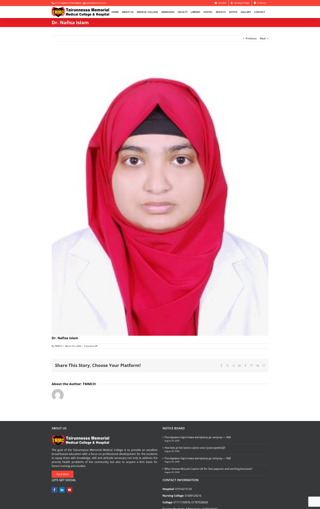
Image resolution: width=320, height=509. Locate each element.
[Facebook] (54, 490)
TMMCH (58, 346)
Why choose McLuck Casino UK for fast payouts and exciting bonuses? (208, 469)
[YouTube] (69, 490)
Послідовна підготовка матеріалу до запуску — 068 (197, 437)
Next (263, 38)
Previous (251, 38)
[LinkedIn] (62, 490)
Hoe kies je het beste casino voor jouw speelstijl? (194, 448)
